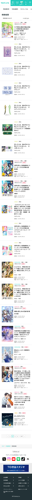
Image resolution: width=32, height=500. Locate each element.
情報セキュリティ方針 (22, 489)
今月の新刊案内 (7, 483)
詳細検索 (8, 446)
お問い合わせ (21, 486)
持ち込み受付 (6, 486)
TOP (3, 446)
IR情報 (19, 477)
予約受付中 (6, 9)
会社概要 (5, 477)
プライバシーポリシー (7, 489)
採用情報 (5, 480)
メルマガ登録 (21, 480)
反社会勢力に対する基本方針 (8, 492)
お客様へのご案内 (22, 483)
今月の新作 (15, 9)
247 (22, 436)
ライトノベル (24, 9)
